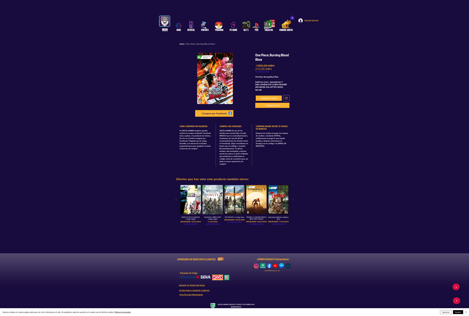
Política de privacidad (122, 312)
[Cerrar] (466, 312)
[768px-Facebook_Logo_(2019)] (269, 265)
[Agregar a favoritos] (286, 98)
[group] (234, 205)
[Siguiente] (292, 199)
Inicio (182, 44)
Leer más (258, 89)
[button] (292, 17)
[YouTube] (275, 265)
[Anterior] (176, 199)
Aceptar (458, 312)
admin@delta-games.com (272, 270)
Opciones (445, 312)
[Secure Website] (212, 306)
